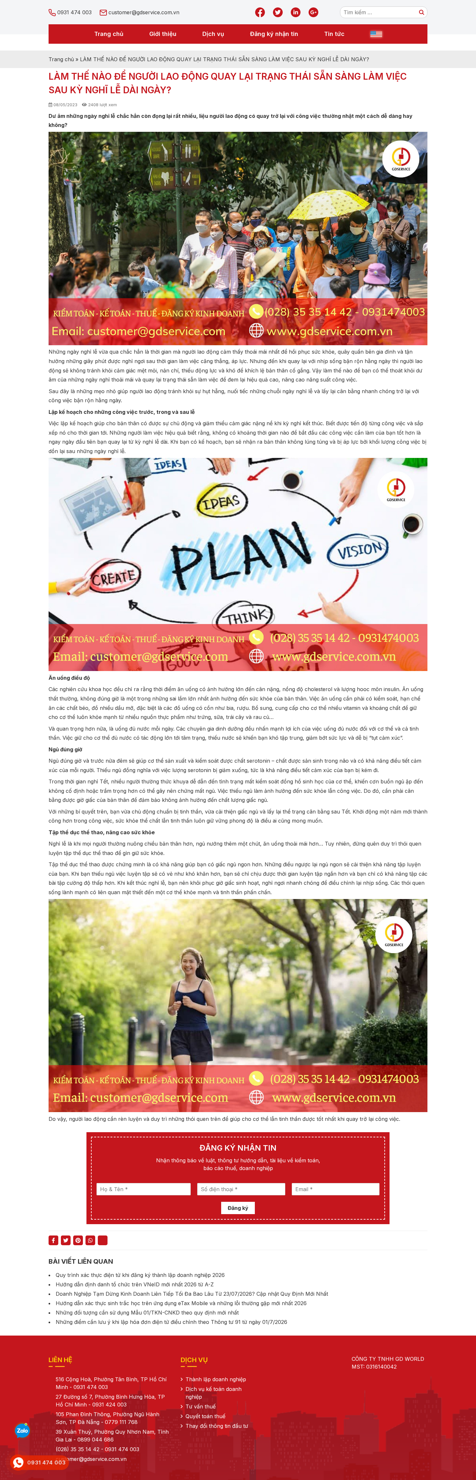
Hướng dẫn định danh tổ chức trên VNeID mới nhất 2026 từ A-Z (135, 1284)
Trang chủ (108, 33)
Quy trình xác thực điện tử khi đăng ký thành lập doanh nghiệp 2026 (140, 1275)
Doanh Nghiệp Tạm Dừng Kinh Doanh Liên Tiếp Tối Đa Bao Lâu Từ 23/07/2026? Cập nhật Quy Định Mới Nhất (192, 1294)
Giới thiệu (162, 33)
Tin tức (334, 33)
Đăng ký (238, 1208)
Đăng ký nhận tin (274, 33)
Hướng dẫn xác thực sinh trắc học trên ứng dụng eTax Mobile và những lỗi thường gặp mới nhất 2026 (181, 1303)
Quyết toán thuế (205, 1416)
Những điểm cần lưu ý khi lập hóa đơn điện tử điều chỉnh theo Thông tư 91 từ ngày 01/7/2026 (171, 1322)
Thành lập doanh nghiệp (216, 1379)
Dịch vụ (213, 33)
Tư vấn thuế (201, 1406)
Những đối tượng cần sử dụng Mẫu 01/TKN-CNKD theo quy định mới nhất (147, 1312)
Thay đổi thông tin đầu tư (217, 1426)
